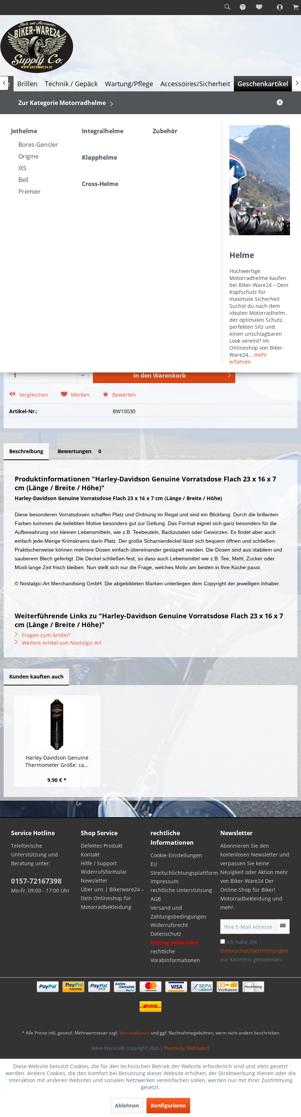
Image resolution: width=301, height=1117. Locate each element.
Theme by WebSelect (186, 1048)
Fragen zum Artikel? (45, 635)
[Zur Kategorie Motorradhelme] (259, 180)
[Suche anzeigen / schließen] (227, 7)
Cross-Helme (100, 184)
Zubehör (165, 131)
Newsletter (94, 880)
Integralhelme (102, 131)
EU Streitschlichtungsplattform (183, 868)
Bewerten (123, 394)
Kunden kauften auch (36, 676)
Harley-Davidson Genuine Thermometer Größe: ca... (56, 761)
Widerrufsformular (104, 871)
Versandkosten (134, 1033)
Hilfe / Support (99, 863)
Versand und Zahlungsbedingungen (178, 912)
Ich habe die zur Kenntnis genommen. (254, 950)
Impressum (164, 881)
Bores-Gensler (38, 145)
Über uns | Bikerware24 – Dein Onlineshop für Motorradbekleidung (112, 898)
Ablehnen (127, 1105)
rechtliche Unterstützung (181, 890)
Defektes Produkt (102, 845)
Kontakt (90, 854)
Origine (28, 156)
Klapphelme (99, 157)
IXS (22, 168)
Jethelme (24, 131)
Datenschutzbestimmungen (254, 950)
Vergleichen (33, 394)
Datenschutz (165, 933)
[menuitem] (227, 7)
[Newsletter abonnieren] (283, 926)
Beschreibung (26, 451)
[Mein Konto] (275, 7)
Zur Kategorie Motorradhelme (62, 103)
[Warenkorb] (291, 7)
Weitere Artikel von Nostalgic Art (61, 642)
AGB (155, 898)
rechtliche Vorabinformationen (175, 956)
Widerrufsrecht (169, 924)
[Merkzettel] (259, 7)
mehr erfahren (248, 358)
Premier (29, 192)
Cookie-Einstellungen (176, 855)
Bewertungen (79, 451)
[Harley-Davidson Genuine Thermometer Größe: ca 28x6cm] (57, 724)
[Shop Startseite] (150, 46)
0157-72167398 (36, 881)
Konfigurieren (168, 1105)
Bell (23, 180)
